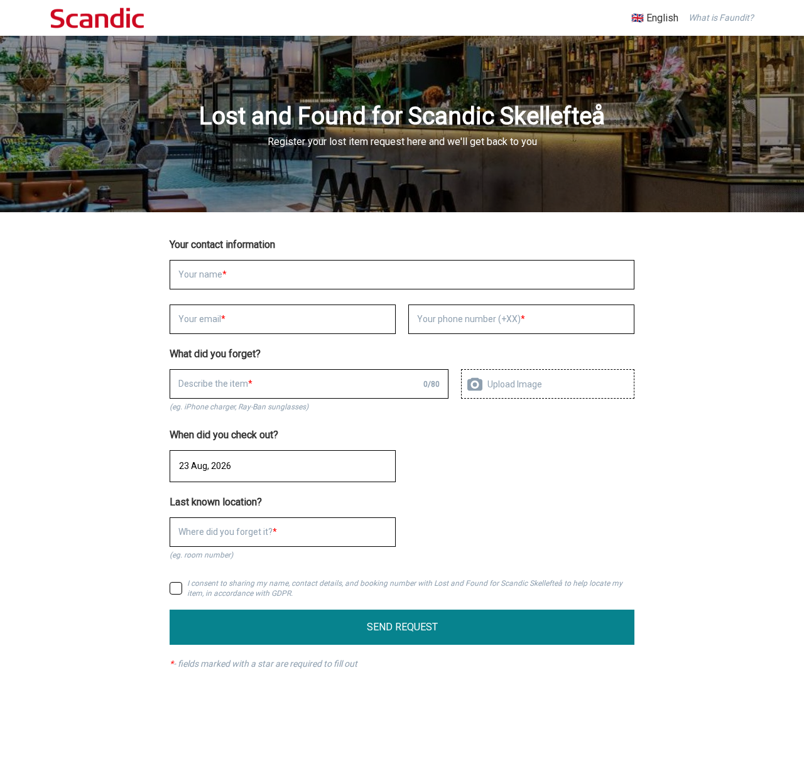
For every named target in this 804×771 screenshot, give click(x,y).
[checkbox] (176, 588)
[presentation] (547, 384)
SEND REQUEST (402, 627)
